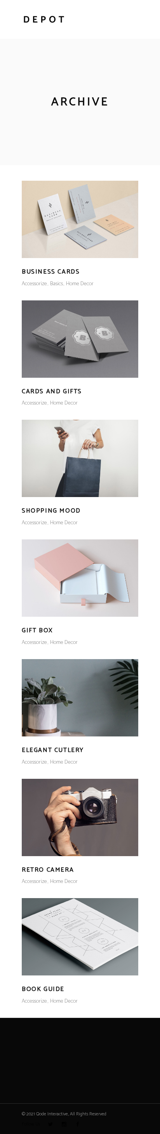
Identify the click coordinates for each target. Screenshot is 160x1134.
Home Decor (80, 283)
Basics (56, 283)
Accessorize (34, 283)
